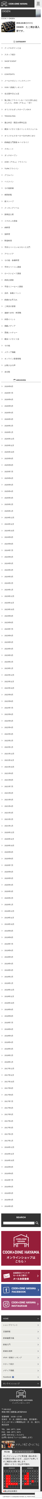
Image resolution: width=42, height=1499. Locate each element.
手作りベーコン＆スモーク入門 (17, 247)
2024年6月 (8, 557)
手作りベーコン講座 (12, 267)
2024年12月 (9, 518)
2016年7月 (8, 1180)
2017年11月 (9, 1075)
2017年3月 (8, 1128)
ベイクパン (9, 182)
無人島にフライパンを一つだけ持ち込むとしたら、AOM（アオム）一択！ (21, 101)
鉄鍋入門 (6, 1345)
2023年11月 (9, 603)
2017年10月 (9, 1082)
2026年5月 (8, 406)
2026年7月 (8, 393)
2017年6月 (8, 1108)
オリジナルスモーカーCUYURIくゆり (19, 136)
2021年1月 (8, 826)
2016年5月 (8, 1193)
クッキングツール (11, 208)
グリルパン (9, 175)
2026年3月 (8, 419)
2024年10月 (9, 531)
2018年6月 (8, 1029)
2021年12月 (9, 754)
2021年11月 (9, 760)
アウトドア (9, 254)
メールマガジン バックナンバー (17, 81)
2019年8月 (8, 937)
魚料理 (7, 234)
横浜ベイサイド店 (11, 339)
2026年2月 (8, 426)
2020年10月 (9, 846)
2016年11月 (9, 1154)
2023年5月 (8, 642)
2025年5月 (8, 485)
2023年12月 (9, 596)
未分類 (7, 372)
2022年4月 (8, 727)
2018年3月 (8, 1049)
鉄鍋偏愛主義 (8, 1338)
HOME (6, 1319)
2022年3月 (8, 734)
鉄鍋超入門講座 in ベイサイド (16, 142)
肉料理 (7, 228)
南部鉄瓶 (8, 195)
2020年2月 (8, 898)
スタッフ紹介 (9, 55)
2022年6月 (8, 714)
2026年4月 (8, 413)
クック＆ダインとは (12, 48)
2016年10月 (9, 1160)
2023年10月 (9, 609)
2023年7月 (8, 629)
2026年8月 (8, 386)
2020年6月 (8, 872)
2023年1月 (8, 668)
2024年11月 (9, 524)
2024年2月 (8, 583)
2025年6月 (8, 478)
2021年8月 (8, 780)
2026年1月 (8, 432)
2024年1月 (8, 590)
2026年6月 (8, 399)
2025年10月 (9, 452)
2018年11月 (9, 996)
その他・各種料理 (11, 260)
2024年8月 (8, 544)
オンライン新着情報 (12, 359)
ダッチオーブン (10, 155)
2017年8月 (8, 1095)
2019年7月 (8, 944)
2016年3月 (8, 1206)
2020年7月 (8, 865)
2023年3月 (8, 655)
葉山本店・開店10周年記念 (15, 123)
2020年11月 (9, 839)
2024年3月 (8, 577)
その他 (7, 346)
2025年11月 (9, 445)
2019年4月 (8, 964)
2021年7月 (8, 786)
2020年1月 (8, 905)
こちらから (19, 1435)
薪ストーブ (9, 201)
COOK (4, 18)
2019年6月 (8, 950)
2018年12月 (9, 990)
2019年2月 (8, 977)
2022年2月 (8, 741)
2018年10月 (9, 1003)
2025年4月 (8, 491)
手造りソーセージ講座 (13, 287)
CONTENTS (9, 74)
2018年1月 (8, 1062)
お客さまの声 (9, 365)
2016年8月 (8, 1173)
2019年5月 (8, 957)
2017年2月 (8, 1134)
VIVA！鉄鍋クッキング (13, 87)
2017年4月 (8, 1121)
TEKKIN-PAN (9, 116)
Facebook (7, 1377)
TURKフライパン (11, 169)
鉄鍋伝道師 (7, 1351)
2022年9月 (8, 695)
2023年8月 (8, 622)
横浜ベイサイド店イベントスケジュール (21, 129)
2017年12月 (9, 1069)
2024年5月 (8, 563)
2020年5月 (8, 878)
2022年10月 (9, 688)
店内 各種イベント (12, 293)
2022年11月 (9, 682)
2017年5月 (8, 1114)
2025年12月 (9, 439)
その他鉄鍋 (9, 188)
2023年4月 (8, 649)
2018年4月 (8, 1042)
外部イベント (9, 319)
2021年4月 (8, 806)
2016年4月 (8, 1200)
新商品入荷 (9, 214)
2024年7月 (8, 550)
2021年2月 (8, 819)
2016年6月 (8, 1187)
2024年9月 (8, 537)
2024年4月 (8, 570)
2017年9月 (8, 1088)
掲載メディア (9, 326)
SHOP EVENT (10, 61)
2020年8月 (8, 859)
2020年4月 (8, 885)
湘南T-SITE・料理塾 (12, 313)
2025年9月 (8, 459)
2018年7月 (8, 1023)
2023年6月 (8, 636)
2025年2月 (8, 504)
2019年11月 (9, 918)
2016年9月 (8, 1167)
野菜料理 (8, 241)
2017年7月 (8, 1101)
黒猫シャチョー (10, 333)
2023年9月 (8, 616)
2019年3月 (8, 970)
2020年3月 (8, 891)
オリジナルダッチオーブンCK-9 (17, 110)
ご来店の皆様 (9, 306)
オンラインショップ (11, 1384)
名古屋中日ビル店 (11, 94)
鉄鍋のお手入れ (10, 300)
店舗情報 (6, 1332)
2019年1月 (8, 983)
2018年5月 (8, 1036)
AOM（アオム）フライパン (15, 162)
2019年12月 (9, 911)
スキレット (9, 149)
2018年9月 (8, 1009)
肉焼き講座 (9, 280)
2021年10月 (9, 767)
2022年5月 (8, 721)
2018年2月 (8, 1055)
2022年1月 (8, 747)
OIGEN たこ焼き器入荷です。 (28, 29)
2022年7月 (8, 708)
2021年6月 (8, 793)
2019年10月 (9, 924)
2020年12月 (9, 832)
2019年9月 (8, 931)
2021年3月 (8, 813)
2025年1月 (8, 511)
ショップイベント (10, 1325)
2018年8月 (8, 1016)
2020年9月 (8, 852)
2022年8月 (8, 701)
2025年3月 (8, 498)
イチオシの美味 (10, 221)
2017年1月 (8, 1141)
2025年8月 (8, 465)
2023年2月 (8, 662)
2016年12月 (9, 1147)
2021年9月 (8, 773)
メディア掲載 (9, 352)
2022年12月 (9, 675)
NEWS (29, 23)
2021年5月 (8, 800)
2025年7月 (8, 472)
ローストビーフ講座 (12, 273)
